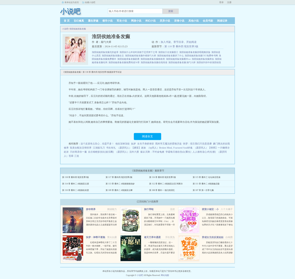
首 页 (67, 20)
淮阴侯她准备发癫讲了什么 (171, 55)
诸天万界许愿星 (152, 237)
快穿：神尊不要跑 (95, 237)
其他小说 (193, 20)
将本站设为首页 (72, 2)
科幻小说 (150, 20)
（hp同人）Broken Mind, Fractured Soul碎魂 (169, 148)
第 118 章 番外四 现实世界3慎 (181, 46)
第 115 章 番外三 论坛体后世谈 (206, 177)
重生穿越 (93, 20)
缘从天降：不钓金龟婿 (152, 152)
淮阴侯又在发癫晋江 (168, 52)
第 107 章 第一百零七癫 (203, 190)
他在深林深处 (122, 143)
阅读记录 (222, 20)
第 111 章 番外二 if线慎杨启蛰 (206, 184)
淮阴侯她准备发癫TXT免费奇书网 (202, 55)
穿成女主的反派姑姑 (212, 237)
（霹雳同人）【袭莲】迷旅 (131, 148)
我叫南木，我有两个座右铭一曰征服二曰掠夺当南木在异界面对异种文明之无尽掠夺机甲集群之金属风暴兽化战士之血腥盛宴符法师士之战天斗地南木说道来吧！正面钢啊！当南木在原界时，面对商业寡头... (101, 224)
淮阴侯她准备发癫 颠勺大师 (182, 62)
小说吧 (65, 29)
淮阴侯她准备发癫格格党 (153, 59)
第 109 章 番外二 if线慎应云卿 (119, 190)
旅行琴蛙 (149, 209)
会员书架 (208, 20)
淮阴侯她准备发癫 (77, 29)
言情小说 (179, 20)
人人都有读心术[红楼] (204, 152)
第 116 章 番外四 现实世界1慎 (162, 177)
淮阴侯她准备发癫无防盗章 (106, 52)
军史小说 (122, 20)
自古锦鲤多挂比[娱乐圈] (101, 152)
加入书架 (166, 42)
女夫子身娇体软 (145, 143)
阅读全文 (147, 136)
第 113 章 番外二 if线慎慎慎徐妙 (120, 184)
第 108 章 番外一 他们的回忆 (162, 190)
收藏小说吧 (90, 2)
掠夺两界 (91, 209)
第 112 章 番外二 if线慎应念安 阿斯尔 (166, 184)
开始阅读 (191, 42)
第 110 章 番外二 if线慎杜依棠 (75, 190)
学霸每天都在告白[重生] (178, 152)
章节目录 (178, 42)
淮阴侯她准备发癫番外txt (179, 59)
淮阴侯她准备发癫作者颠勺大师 (141, 55)
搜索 (170, 11)
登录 (221, 2)
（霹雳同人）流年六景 (127, 152)
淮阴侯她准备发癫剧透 (129, 59)
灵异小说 (165, 20)
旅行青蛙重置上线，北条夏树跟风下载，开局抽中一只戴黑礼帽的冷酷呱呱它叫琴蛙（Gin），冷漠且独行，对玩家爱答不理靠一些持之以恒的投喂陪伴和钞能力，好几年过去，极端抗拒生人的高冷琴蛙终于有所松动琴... (159, 224)
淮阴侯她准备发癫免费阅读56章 (124, 62)
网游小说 (136, 20)
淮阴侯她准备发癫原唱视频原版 (195, 52)
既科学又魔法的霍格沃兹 (168, 143)
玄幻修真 (79, 20)
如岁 (133, 143)
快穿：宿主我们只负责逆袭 (197, 143)
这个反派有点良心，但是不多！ (97, 143)
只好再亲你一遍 (78, 152)
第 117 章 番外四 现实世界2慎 (119, 177)
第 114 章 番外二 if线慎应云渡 (75, 184)
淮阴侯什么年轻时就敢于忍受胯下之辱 (139, 52)
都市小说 (107, 20)
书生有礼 (111, 148)
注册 (229, 2)
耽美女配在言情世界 (81, 148)
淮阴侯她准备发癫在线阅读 (154, 62)
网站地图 (165, 275)
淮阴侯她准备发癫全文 (113, 55)
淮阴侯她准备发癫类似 (203, 59)
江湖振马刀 (99, 148)
